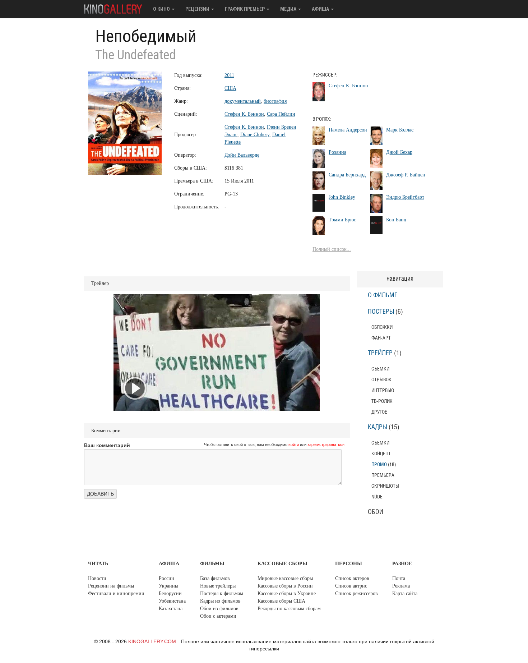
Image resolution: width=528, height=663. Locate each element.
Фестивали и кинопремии (116, 593)
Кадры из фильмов (220, 601)
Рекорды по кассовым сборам (289, 608)
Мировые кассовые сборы (285, 578)
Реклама (401, 586)
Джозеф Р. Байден (405, 175)
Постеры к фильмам (221, 593)
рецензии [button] (197, 9)
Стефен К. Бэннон (244, 114)
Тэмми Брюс (342, 219)
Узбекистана (172, 601)
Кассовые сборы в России (285, 586)
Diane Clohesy (254, 134)
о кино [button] (162, 9)
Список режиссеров (356, 593)
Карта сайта (404, 593)
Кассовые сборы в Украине (287, 593)
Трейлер (380, 353)
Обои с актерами (218, 616)
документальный (242, 101)
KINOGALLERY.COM (152, 641)
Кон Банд (396, 219)
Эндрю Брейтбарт (405, 197)
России (166, 578)
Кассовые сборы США (281, 601)
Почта (398, 578)
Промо (379, 464)
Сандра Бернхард (347, 175)
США (230, 88)
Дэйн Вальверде (241, 155)
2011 (229, 75)
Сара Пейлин (281, 114)
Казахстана (170, 608)
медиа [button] (288, 9)
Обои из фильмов (219, 608)
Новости (97, 578)
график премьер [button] (245, 9)
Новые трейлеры (218, 586)
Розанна (337, 152)
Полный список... (331, 249)
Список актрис (351, 586)
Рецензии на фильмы (111, 586)
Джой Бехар (399, 152)
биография (275, 101)
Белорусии (170, 593)
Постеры (381, 312)
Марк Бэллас (399, 130)
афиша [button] (321, 9)
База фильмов (215, 578)
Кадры (377, 427)
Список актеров (352, 578)
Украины (168, 586)
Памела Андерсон (348, 130)
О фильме (383, 295)
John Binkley (342, 197)
